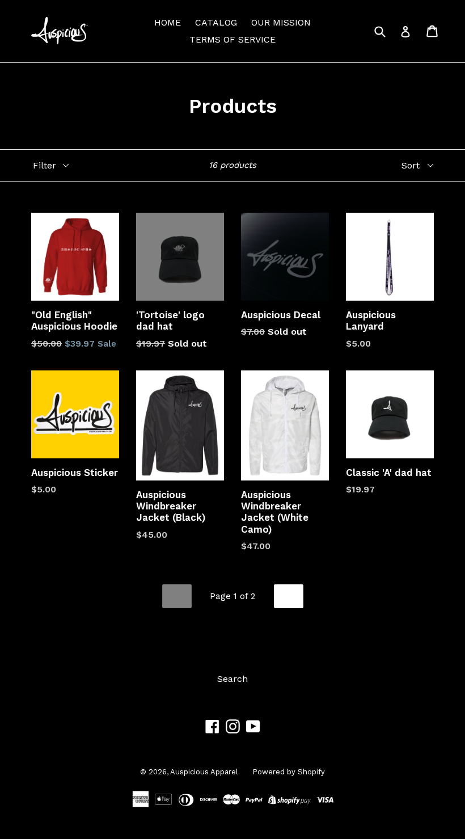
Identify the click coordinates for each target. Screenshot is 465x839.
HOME (167, 22)
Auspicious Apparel (204, 772)
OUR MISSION (281, 22)
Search (232, 678)
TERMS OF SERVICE (232, 39)
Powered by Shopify (288, 772)
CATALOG (216, 22)
